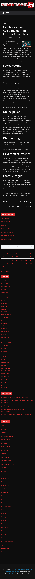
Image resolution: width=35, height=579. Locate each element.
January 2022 (5, 365)
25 (7, 263)
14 (21, 257)
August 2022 (4, 345)
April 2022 (4, 357)
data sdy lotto (5, 548)
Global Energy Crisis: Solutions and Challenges (14, 397)
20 (17, 260)
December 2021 (5, 368)
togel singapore (5, 228)
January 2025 (5, 284)
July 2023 (3, 320)
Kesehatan (6, 23)
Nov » (7, 271)
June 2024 (4, 303)
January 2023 (5, 331)
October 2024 (5, 292)
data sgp (3, 432)
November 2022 (5, 337)
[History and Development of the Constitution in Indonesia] (3, 13)
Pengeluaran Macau (7, 436)
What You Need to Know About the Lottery (17, 202)
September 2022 (6, 343)
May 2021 (4, 388)
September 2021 (6, 376)
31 (3, 267)
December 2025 (5, 281)
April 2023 (4, 326)
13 (17, 257)
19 (12, 260)
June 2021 (4, 385)
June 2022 (4, 351)
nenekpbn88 (17, 38)
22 (26, 260)
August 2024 (4, 298)
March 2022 (4, 359)
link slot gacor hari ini (7, 235)
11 (7, 257)
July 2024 (3, 300)
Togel (2, 425)
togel (2, 545)
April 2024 (4, 309)
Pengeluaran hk (5, 221)
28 (21, 263)
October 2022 (5, 340)
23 (31, 260)
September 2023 (6, 314)
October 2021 (5, 373)
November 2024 (5, 289)
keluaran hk (4, 225)
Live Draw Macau (6, 239)
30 (31, 263)
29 (26, 263)
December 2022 (5, 334)
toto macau (4, 552)
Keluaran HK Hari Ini (7, 232)
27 (17, 263)
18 (7, 260)
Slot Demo (4, 429)
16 (31, 257)
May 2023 (4, 323)
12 (12, 257)
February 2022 (5, 362)
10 (3, 257)
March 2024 (4, 312)
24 (3, 263)
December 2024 (5, 286)
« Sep (2, 271)
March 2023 (4, 329)
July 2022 (3, 348)
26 (12, 263)
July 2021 (3, 382)
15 (26, 257)
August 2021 (4, 379)
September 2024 (6, 295)
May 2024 (4, 306)
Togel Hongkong (5, 218)
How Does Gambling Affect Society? (20, 206)
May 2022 (4, 354)
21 (21, 260)
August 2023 (4, 317)
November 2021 (5, 371)
